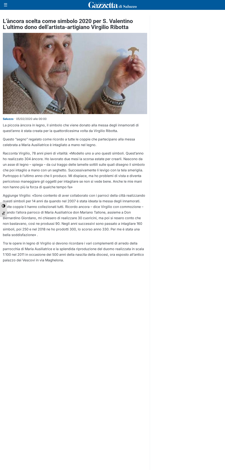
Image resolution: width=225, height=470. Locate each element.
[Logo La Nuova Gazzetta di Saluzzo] (112, 5)
